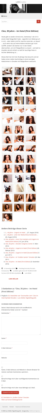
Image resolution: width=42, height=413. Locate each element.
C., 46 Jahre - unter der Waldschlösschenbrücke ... (21, 235)
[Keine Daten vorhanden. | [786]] (7, 71)
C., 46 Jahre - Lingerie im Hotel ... (16, 232)
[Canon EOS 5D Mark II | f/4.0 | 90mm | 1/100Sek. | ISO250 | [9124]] (7, 110)
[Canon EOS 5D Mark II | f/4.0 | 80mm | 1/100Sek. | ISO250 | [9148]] (31, 110)
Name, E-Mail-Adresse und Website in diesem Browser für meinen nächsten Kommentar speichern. (20, 371)
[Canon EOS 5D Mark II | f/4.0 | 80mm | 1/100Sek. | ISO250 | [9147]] (19, 110)
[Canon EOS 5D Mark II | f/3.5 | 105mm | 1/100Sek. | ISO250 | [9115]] (31, 100)
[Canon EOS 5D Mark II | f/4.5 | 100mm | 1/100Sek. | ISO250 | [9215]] (31, 149)
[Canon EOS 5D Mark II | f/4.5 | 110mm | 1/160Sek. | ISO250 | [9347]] (19, 207)
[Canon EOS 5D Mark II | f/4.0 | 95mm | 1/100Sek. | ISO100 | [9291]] (19, 188)
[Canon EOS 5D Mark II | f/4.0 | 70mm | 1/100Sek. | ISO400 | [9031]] (31, 81)
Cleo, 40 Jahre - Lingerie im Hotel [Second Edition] (21, 253)
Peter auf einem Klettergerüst (11, 400)
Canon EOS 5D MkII (8, 273)
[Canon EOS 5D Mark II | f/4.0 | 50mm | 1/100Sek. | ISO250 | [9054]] (19, 91)
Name (4, 338)
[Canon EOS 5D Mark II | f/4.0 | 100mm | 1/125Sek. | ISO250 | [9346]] (7, 207)
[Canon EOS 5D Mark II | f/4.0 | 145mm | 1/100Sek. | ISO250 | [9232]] (19, 169)
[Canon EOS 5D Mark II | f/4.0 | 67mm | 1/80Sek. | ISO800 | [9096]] (19, 100)
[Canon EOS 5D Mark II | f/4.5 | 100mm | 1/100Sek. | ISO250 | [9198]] (31, 130)
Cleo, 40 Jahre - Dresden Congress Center (18, 244)
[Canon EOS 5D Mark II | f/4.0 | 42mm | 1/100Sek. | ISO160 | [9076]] (7, 100)
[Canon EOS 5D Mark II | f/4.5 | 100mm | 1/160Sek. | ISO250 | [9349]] (31, 207)
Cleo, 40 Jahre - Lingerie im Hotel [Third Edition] (21, 248)
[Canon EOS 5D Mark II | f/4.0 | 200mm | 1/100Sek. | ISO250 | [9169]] (31, 120)
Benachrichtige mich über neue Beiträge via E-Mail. (18, 388)
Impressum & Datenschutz (23, 407)
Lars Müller (28, 273)
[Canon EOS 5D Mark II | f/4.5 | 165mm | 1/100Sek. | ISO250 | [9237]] (31, 169)
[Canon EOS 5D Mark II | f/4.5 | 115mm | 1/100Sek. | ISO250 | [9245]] (7, 178)
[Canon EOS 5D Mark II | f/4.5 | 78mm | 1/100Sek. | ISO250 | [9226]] (7, 169)
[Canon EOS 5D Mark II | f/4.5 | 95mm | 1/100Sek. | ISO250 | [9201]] (7, 139)
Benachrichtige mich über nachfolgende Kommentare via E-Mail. (20, 380)
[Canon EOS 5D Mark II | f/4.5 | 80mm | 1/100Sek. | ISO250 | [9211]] (31, 139)
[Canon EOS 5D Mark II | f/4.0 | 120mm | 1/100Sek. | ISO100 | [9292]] (31, 188)
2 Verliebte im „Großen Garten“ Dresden (15, 397)
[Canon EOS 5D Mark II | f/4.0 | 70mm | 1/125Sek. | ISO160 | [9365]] (7, 217)
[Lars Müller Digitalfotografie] (21, 8)
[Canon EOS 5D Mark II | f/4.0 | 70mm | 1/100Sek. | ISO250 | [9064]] (31, 91)
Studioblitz (18, 273)
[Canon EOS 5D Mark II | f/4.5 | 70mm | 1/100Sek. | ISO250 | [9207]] (19, 139)
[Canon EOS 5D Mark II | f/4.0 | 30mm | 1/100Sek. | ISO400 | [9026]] (19, 81)
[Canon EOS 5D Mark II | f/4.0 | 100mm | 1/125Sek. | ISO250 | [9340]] (19, 198)
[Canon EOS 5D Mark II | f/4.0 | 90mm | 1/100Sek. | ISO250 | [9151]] (7, 120)
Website (4, 358)
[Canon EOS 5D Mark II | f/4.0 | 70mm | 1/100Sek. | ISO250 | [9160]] (19, 120)
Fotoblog (21, 268)
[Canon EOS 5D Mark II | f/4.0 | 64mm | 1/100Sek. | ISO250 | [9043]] (7, 91)
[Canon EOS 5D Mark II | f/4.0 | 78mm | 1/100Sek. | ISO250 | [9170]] (7, 130)
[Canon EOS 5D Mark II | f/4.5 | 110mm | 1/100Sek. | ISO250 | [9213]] (19, 149)
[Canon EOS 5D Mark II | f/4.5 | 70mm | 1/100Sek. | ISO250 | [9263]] (31, 178)
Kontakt (12, 407)
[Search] (39, 21)
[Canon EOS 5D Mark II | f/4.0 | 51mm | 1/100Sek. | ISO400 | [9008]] (7, 81)
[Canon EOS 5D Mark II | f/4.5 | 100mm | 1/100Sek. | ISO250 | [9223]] (19, 159)
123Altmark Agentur (34, 411)
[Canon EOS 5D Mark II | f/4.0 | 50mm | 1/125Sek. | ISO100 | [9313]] (7, 198)
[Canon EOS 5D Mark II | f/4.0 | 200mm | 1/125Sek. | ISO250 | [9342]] (31, 198)
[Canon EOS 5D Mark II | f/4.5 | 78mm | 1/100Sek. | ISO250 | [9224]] (31, 159)
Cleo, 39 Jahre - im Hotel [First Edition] (17, 262)
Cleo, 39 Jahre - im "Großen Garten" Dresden (20, 257)
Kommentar (5, 313)
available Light (17, 271)
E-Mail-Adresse (7, 348)
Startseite (5, 407)
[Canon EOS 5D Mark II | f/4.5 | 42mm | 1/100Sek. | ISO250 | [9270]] (7, 188)
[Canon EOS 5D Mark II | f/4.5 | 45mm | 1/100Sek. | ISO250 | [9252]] (19, 178)
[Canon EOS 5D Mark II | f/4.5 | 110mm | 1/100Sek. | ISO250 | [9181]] (19, 130)
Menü (5, 16)
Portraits (27, 268)
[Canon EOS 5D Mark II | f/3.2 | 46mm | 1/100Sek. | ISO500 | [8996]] (19, 71)
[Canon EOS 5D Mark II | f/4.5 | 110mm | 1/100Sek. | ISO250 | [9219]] (7, 159)
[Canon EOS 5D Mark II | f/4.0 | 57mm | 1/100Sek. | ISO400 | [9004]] (31, 71)
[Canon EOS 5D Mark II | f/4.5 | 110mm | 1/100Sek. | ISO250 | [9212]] (7, 149)
